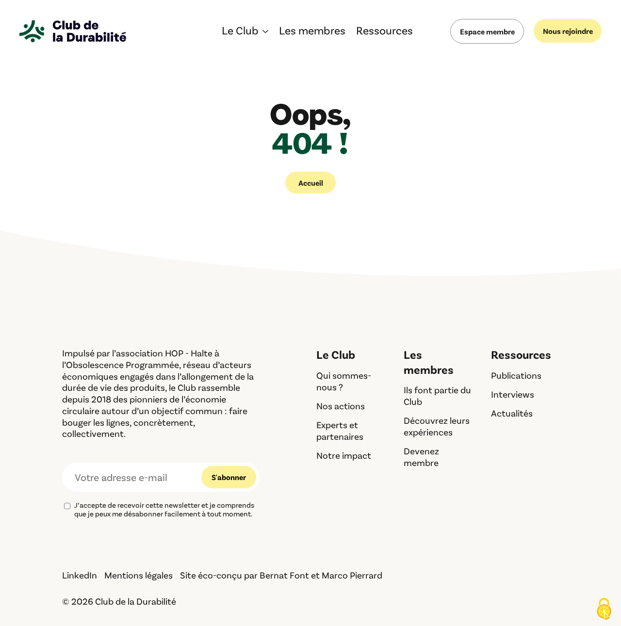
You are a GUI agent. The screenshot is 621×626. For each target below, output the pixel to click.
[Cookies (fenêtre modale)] (604, 609)
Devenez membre (421, 456)
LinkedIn (79, 574)
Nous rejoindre (568, 30)
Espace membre (487, 31)
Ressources (384, 32)
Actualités (512, 412)
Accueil (310, 182)
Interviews (512, 394)
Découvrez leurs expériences (437, 426)
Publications (516, 375)
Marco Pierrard (352, 574)
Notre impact (343, 455)
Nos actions (340, 405)
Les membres (312, 32)
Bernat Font (284, 574)
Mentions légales (138, 574)
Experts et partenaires (339, 430)
